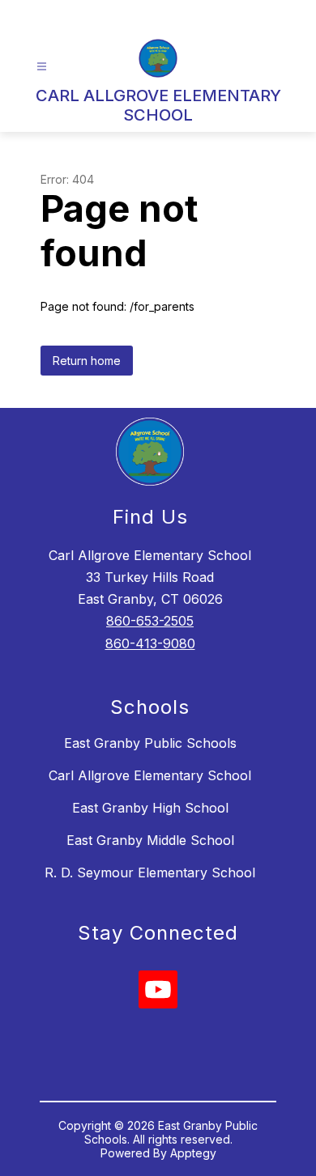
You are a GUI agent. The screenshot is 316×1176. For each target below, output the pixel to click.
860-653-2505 (150, 621)
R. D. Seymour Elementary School (150, 872)
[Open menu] (41, 66)
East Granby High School (150, 808)
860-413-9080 (150, 643)
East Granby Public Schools (150, 743)
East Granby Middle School (150, 840)
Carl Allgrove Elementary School (150, 775)
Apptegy (193, 1153)
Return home (87, 360)
